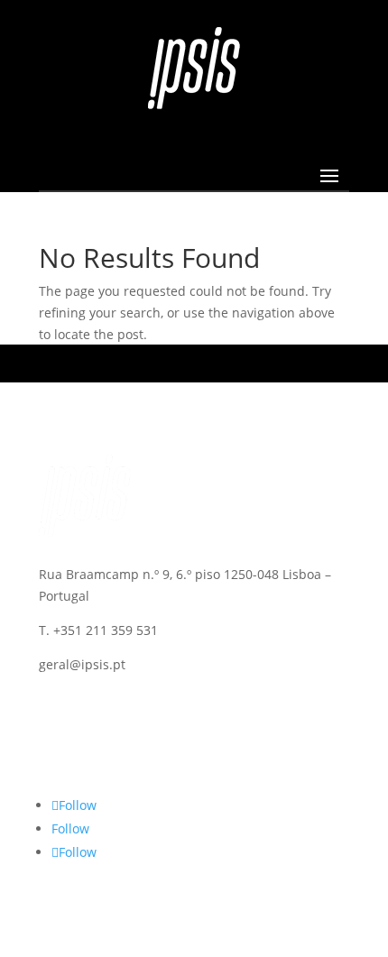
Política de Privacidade (107, 733)
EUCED (59, 755)
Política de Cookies (96, 713)
